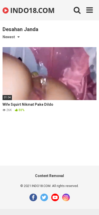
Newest (9, 37)
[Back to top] (89, 204)
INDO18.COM (31, 10)
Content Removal (49, 176)
